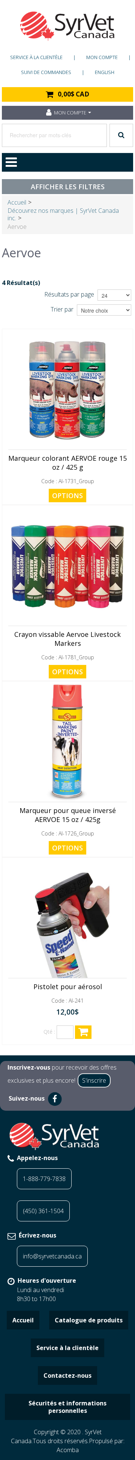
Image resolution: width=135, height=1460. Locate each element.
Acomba (68, 1450)
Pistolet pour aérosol (67, 986)
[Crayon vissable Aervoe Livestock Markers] (67, 566)
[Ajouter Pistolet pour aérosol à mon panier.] (83, 1032)
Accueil (17, 202)
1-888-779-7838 (44, 1179)
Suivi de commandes (46, 72)
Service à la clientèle (36, 57)
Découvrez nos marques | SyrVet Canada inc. (63, 214)
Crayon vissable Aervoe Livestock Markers (67, 639)
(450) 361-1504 (43, 1211)
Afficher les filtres (68, 186)
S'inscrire (94, 1080)
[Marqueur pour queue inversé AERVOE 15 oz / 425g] (67, 743)
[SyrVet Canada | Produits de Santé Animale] (67, 26)
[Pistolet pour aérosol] (67, 919)
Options (67, 495)
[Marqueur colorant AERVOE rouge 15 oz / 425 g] (67, 390)
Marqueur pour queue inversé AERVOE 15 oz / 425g (68, 815)
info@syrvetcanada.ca (52, 1256)
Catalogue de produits (89, 1320)
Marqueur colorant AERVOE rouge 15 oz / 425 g (67, 463)
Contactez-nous (68, 1375)
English (104, 72)
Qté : (49, 1031)
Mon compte (102, 57)
